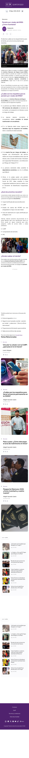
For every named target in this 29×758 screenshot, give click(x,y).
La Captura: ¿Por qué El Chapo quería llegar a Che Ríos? (18, 553)
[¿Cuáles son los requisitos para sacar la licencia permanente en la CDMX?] (14, 421)
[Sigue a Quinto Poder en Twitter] (10, 721)
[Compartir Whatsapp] (10, 34)
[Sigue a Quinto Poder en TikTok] (18, 721)
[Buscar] (6, 11)
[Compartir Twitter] (7, 34)
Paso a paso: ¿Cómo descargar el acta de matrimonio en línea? (15, 443)
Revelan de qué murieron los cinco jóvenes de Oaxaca (18, 561)
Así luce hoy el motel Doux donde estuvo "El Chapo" (17, 587)
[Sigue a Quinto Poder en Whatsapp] (6, 721)
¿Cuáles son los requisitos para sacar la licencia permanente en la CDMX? (15, 394)
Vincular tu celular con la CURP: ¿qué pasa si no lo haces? (15, 346)
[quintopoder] (14, 4)
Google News (19, 335)
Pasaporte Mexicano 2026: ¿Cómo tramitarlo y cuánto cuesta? (13, 491)
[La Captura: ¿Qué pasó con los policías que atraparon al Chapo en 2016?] (6, 546)
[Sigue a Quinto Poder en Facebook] (8, 721)
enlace (15, 318)
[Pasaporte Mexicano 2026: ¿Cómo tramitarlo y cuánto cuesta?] (14, 518)
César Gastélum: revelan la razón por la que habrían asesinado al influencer (17, 571)
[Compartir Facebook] (3, 34)
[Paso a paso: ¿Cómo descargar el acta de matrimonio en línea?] (14, 468)
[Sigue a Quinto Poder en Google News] (22, 721)
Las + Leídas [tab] (5, 537)
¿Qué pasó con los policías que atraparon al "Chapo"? (18, 544)
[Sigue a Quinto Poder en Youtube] (15, 721)
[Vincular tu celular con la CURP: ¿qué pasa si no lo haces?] (14, 371)
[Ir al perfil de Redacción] (4, 29)
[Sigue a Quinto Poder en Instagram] (13, 721)
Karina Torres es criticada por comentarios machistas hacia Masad (18, 579)
